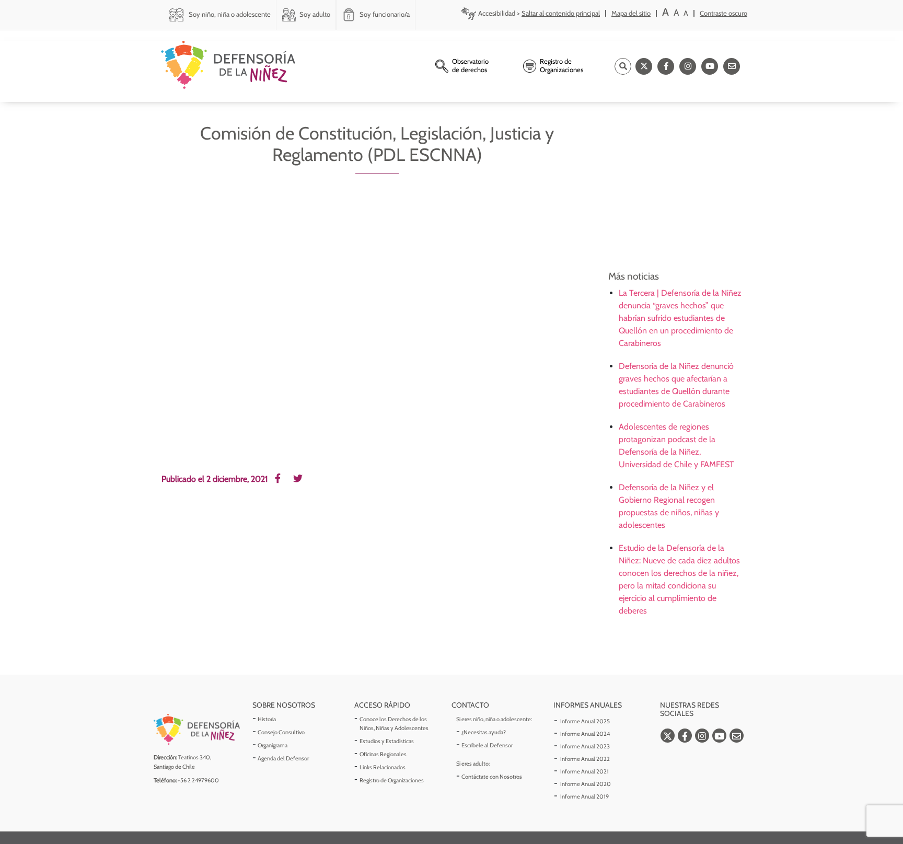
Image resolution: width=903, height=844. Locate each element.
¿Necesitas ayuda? (483, 732)
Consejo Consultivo (281, 732)
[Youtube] (709, 66)
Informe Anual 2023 (585, 746)
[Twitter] (643, 66)
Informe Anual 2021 (584, 771)
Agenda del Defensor (283, 758)
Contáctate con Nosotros (491, 776)
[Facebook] (665, 66)
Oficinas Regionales (383, 754)
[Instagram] (687, 66)
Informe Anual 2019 (584, 796)
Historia (267, 719)
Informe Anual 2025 (585, 721)
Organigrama (272, 745)
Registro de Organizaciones (392, 780)
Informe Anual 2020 (585, 784)
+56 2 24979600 (198, 780)
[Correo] (731, 66)
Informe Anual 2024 (585, 733)
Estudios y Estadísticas (387, 741)
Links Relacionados (383, 767)
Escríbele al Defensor (487, 745)
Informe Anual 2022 (585, 758)
